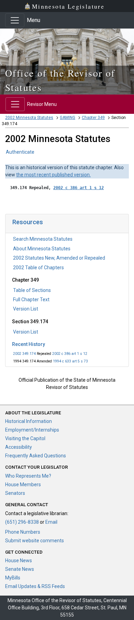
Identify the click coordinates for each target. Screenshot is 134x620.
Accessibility (18, 447)
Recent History (28, 344)
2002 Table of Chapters (38, 267)
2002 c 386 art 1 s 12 (69, 353)
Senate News (19, 569)
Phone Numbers (22, 532)
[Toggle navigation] (14, 20)
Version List (25, 309)
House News (18, 560)
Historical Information (28, 421)
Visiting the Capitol (25, 438)
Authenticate (20, 152)
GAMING (67, 117)
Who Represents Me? (28, 476)
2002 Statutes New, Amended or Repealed (59, 258)
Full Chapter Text (31, 299)
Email (51, 522)
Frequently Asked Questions (35, 455)
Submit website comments (34, 540)
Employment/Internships (32, 430)
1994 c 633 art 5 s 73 (70, 361)
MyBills (12, 577)
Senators (15, 493)
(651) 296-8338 (22, 522)
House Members (23, 484)
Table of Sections (32, 290)
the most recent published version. (53, 174)
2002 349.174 (24, 353)
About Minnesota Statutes (41, 248)
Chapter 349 (93, 117)
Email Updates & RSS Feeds (35, 586)
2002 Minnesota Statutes (29, 117)
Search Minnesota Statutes (42, 239)
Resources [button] (27, 222)
